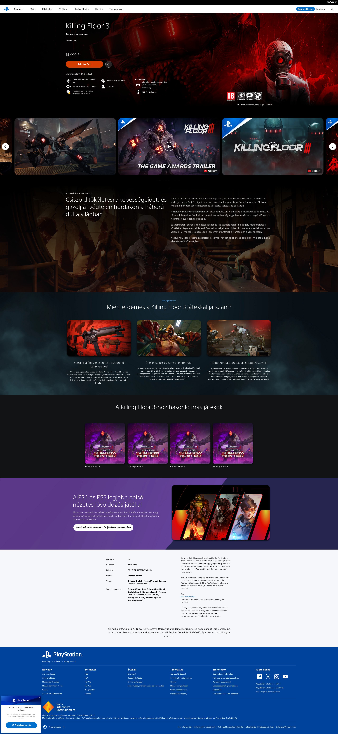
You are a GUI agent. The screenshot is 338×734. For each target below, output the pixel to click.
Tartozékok (81, 9)
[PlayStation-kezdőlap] (6, 9)
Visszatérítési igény (178, 694)
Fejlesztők (217, 690)
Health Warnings (188, 596)
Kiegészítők (90, 690)
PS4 (86, 678)
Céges (45, 690)
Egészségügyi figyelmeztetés (225, 686)
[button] (169, 146)
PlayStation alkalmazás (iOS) (267, 684)
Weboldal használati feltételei (230, 727)
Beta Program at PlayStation (267, 692)
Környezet (132, 674)
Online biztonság (135, 682)
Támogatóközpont (178, 674)
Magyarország (55, 727)
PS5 (32, 9)
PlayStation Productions (52, 686)
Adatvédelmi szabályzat (204, 727)
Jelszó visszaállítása (178, 690)
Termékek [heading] (90, 669)
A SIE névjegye (48, 674)
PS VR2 (88, 682)
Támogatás (115, 9)
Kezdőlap (46, 661)
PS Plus (62, 9)
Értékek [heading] (132, 669)
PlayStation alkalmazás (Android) (269, 688)
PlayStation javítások (179, 686)
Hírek (98, 9)
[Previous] (5, 146)
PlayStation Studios (50, 682)
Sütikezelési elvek (266, 727)
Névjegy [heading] (47, 669)
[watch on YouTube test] (210, 170)
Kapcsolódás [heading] (262, 669)
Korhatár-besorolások (222, 682)
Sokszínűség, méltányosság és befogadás (146, 686)
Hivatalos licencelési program (226, 694)
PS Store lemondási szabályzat (226, 678)
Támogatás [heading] (176, 669)
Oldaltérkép (251, 727)
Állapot (173, 682)
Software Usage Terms (286, 727)
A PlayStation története (52, 694)
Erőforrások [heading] (219, 669)
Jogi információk (185, 727)
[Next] (332, 146)
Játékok (46, 9)
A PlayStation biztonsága (181, 678)
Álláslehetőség (48, 678)
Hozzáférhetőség (135, 678)
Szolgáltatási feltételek (223, 674)
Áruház (18, 9)
